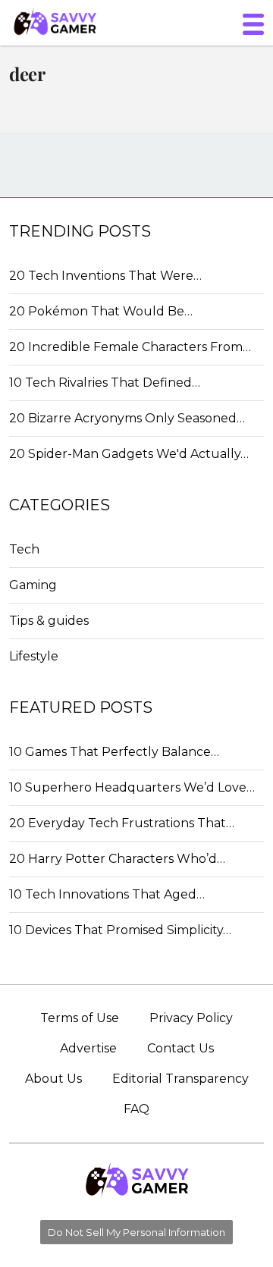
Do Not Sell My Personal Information (136, 1232)
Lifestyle (33, 656)
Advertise (88, 1048)
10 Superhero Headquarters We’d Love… (132, 787)
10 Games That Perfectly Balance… (114, 752)
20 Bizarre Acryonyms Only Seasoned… (127, 418)
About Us (53, 1078)
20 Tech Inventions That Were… (105, 275)
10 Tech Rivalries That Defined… (104, 382)
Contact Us (180, 1048)
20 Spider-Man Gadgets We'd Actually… (129, 454)
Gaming (33, 585)
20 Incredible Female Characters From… (130, 347)
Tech (24, 549)
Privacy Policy (191, 1018)
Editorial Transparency (180, 1078)
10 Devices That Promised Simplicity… (120, 930)
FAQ (136, 1109)
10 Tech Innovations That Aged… (107, 894)
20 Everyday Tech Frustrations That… (121, 823)
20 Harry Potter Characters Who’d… (117, 858)
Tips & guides (49, 620)
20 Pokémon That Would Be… (101, 311)
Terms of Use (79, 1018)
